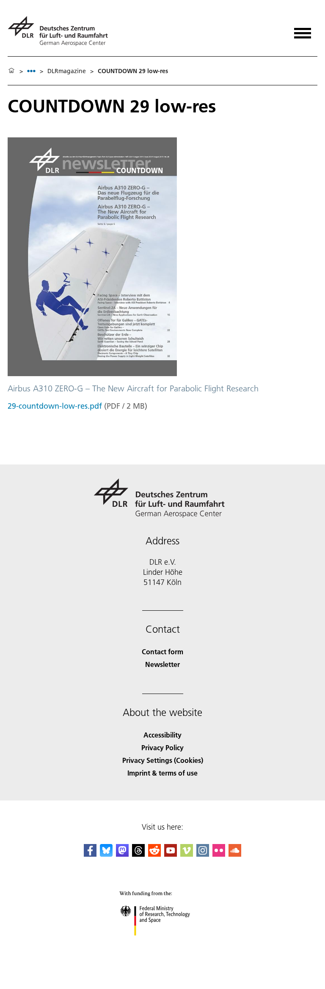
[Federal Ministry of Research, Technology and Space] (162, 944)
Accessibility (162, 734)
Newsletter (162, 664)
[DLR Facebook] (90, 854)
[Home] (11, 71)
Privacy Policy (162, 747)
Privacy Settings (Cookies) (162, 760)
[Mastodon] (122, 854)
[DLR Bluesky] (106, 854)
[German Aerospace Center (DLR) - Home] (61, 31)
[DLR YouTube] (170, 854)
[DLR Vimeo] (186, 854)
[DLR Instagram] (202, 854)
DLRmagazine (66, 71)
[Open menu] (302, 30)
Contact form (162, 651)
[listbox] (31, 71)
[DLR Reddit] (154, 854)
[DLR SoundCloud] (235, 854)
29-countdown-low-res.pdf (55, 406)
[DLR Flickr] (218, 854)
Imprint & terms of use (162, 772)
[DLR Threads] (138, 854)
